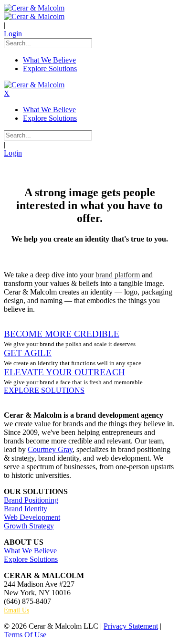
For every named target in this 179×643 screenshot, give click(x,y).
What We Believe (30, 551)
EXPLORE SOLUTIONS (44, 390)
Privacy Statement (131, 626)
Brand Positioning (31, 500)
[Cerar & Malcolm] (34, 8)
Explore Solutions (31, 559)
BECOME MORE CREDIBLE (61, 334)
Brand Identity (25, 509)
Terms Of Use (25, 635)
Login (13, 34)
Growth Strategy (29, 526)
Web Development (32, 517)
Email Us (16, 610)
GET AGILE (28, 353)
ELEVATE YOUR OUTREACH (64, 372)
